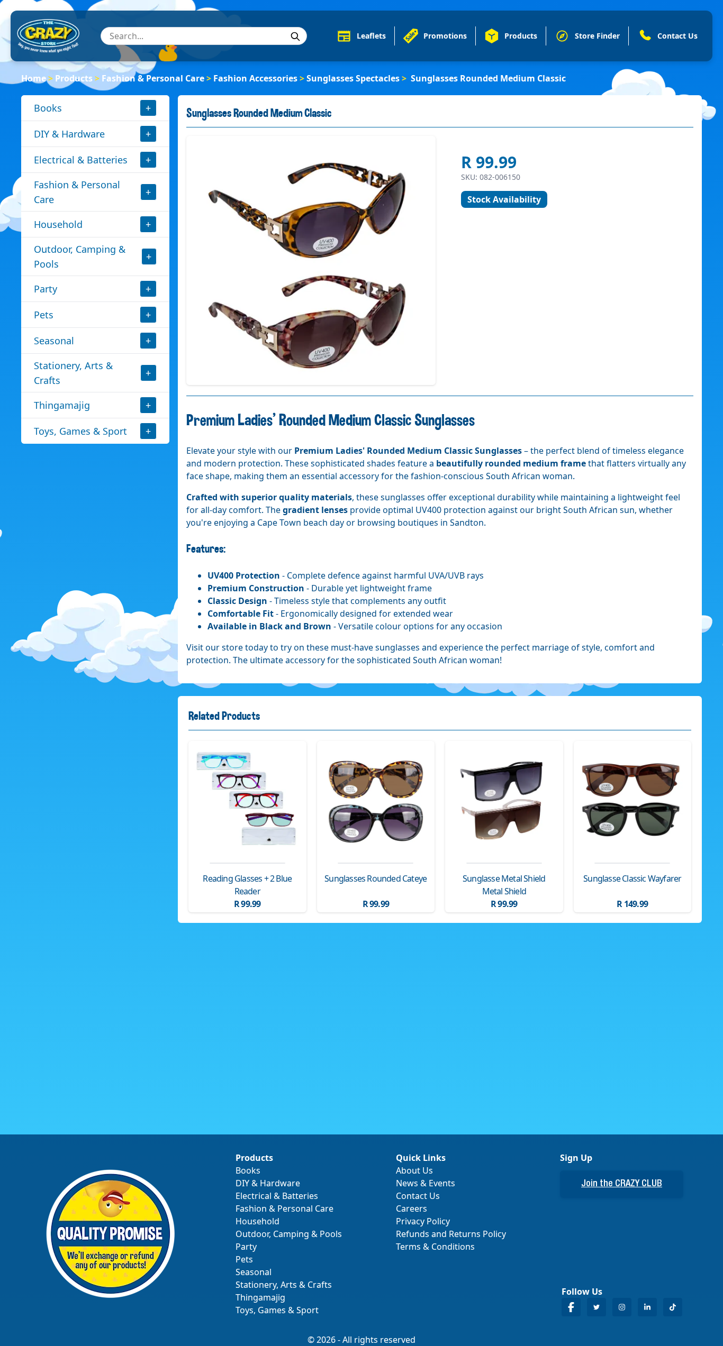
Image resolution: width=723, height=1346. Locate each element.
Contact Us (418, 1196)
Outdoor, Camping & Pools (79, 256)
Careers (411, 1208)
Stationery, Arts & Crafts (73, 373)
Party (45, 288)
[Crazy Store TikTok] (672, 1307)
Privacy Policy (423, 1221)
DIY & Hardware (69, 133)
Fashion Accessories (255, 78)
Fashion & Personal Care (153, 78)
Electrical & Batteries (81, 159)
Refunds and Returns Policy (451, 1234)
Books (48, 108)
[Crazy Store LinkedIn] (647, 1307)
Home (33, 78)
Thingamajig (62, 405)
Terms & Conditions (435, 1246)
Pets (43, 314)
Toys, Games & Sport (80, 431)
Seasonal (54, 340)
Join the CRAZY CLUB (621, 1184)
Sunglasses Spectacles (353, 78)
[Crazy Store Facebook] (571, 1307)
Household (58, 224)
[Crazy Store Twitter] (596, 1307)
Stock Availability (504, 199)
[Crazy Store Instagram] (621, 1307)
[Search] (295, 36)
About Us (414, 1170)
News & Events (425, 1183)
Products (74, 78)
